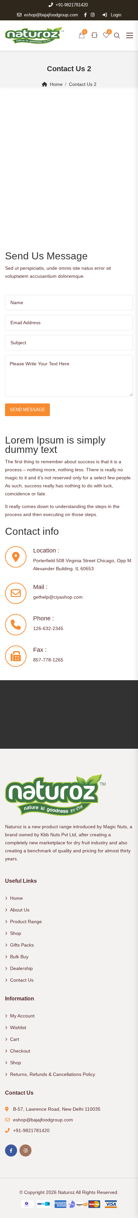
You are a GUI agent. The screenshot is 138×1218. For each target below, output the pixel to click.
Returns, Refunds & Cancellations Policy (52, 1074)
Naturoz (66, 1192)
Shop (15, 933)
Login (115, 14)
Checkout (20, 1051)
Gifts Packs (22, 945)
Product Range (26, 921)
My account (22, 1015)
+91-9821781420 (72, 4)
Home (56, 84)
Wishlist (18, 1027)
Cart (14, 1039)
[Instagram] (25, 1150)
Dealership (21, 968)
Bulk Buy (19, 956)
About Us (19, 909)
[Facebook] (11, 1150)
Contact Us (21, 980)
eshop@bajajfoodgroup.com (51, 14)
